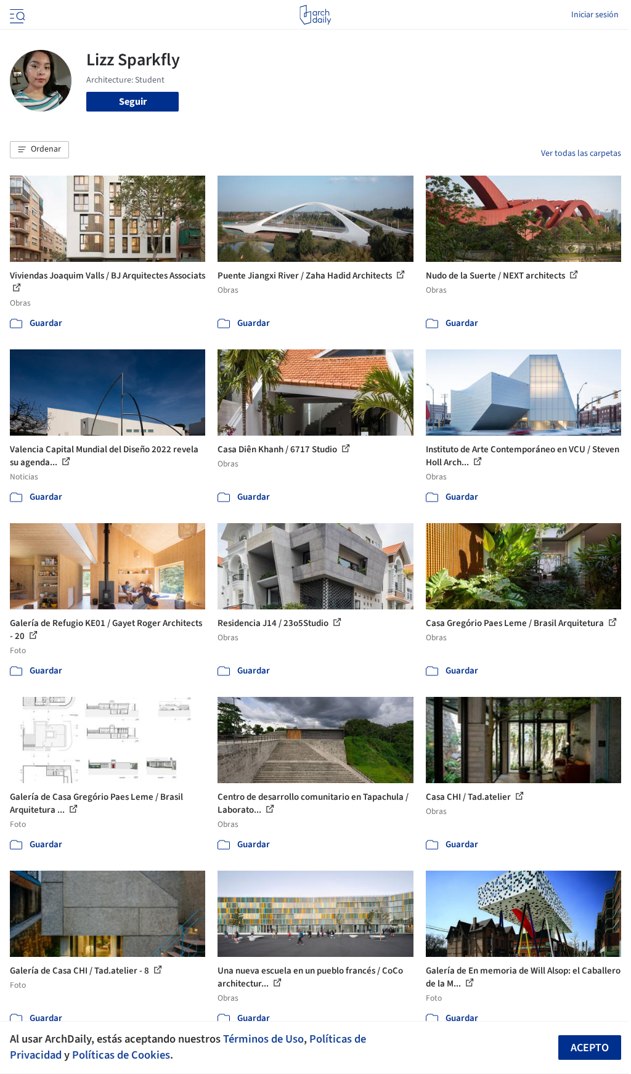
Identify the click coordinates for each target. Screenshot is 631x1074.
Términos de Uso (263, 1039)
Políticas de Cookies (121, 1055)
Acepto (590, 1048)
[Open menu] (16, 14)
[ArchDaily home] (315, 15)
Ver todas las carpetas (581, 153)
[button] (39, 149)
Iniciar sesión (595, 14)
